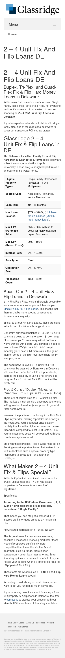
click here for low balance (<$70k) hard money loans (42, 215)
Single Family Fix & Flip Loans (21, 309)
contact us (12, 599)
